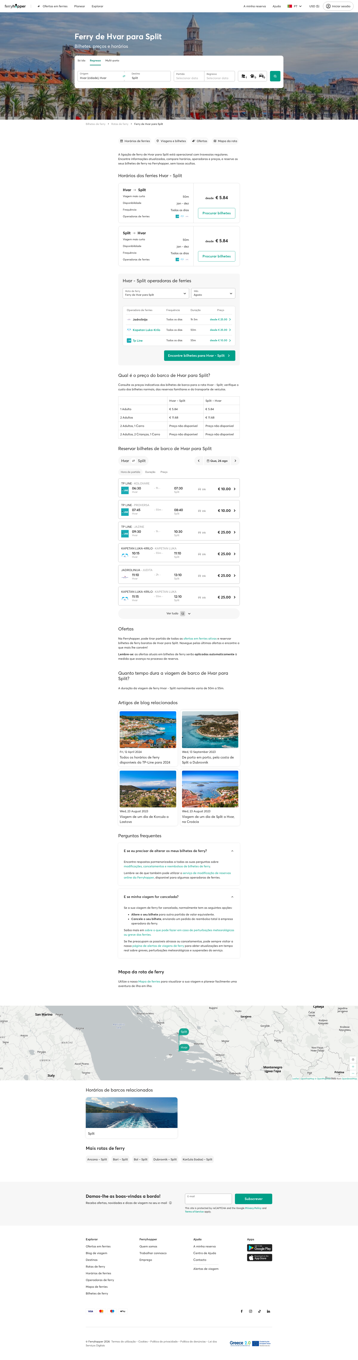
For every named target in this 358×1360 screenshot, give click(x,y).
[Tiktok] (259, 1311)
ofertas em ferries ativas (200, 638)
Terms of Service (194, 1211)
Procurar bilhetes (216, 213)
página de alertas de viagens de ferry (158, 946)
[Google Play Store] (259, 1248)
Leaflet (295, 1078)
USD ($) (314, 6)
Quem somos (148, 1246)
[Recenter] (353, 1059)
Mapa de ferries (149, 981)
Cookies (143, 1341)
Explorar (97, 6)
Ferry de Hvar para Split (148, 124)
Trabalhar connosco (153, 1253)
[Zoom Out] (353, 1073)
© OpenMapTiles (323, 1078)
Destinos (92, 1260)
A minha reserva (255, 6)
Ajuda (277, 6)
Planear (79, 6)
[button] (133, 460)
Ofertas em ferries (55, 6)
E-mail (191, 1196)
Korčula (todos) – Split (197, 1159)
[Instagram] (250, 1311)
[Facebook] (241, 1311)
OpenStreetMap (349, 1078)
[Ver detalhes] (170, 1202)
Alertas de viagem (206, 1269)
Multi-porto (112, 60)
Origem (84, 73)
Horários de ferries (98, 1273)
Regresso (95, 60)
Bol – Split (140, 1159)
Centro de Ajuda (204, 1253)
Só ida (81, 60)
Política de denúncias (193, 1341)
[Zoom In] (353, 1067)
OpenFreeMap (307, 1078)
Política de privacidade (164, 1341)
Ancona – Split (97, 1159)
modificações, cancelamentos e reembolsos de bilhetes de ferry (167, 866)
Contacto (199, 1260)
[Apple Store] (259, 1257)
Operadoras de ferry (100, 1280)
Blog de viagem (96, 1253)
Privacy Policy (253, 1208)
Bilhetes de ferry (95, 124)
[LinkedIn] (268, 1311)
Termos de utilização (123, 1341)
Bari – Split (120, 1159)
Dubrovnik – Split (165, 1159)
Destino (136, 73)
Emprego (145, 1260)
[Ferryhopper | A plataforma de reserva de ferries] (15, 6)
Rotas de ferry (119, 124)
